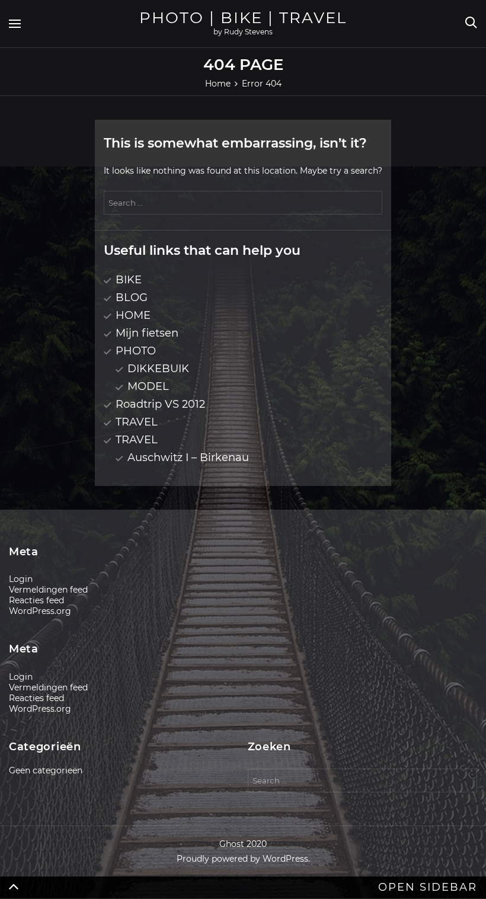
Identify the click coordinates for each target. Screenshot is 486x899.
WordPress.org (40, 611)
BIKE (129, 279)
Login (21, 579)
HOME (133, 315)
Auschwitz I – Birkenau (188, 457)
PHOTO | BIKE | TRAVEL (243, 17)
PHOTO (136, 350)
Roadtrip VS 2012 (160, 404)
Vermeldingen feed (48, 589)
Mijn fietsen (147, 333)
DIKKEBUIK (158, 368)
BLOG (132, 297)
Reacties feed (36, 600)
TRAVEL (137, 421)
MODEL (148, 386)
